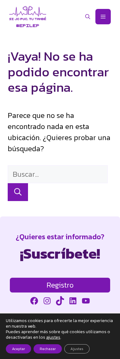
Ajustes (76, 349)
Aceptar (18, 349)
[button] (87, 16)
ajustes (53, 337)
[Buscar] (18, 192)
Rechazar (48, 349)
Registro (60, 285)
